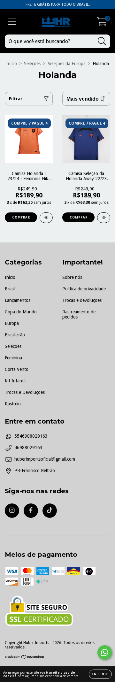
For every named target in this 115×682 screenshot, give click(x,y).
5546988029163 (31, 436)
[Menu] (12, 21)
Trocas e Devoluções (25, 392)
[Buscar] (102, 41)
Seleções (32, 63)
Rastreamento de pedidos (79, 314)
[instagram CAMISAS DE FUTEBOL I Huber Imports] (12, 510)
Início (11, 63)
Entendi (100, 674)
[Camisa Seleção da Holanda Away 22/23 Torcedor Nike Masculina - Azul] (103, 217)
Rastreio (13, 403)
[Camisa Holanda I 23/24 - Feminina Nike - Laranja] (46, 217)
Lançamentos (17, 300)
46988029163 (28, 447)
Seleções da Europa (67, 63)
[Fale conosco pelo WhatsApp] (104, 652)
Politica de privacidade (84, 288)
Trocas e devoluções (82, 300)
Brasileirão (15, 334)
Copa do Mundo (21, 311)
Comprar (21, 217)
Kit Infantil (15, 380)
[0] (101, 23)
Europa (12, 323)
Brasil (10, 288)
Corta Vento (16, 369)
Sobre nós (72, 277)
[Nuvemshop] (25, 657)
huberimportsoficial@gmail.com (44, 459)
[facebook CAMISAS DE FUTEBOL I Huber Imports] (31, 510)
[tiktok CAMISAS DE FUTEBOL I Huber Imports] (49, 510)
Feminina (13, 357)
